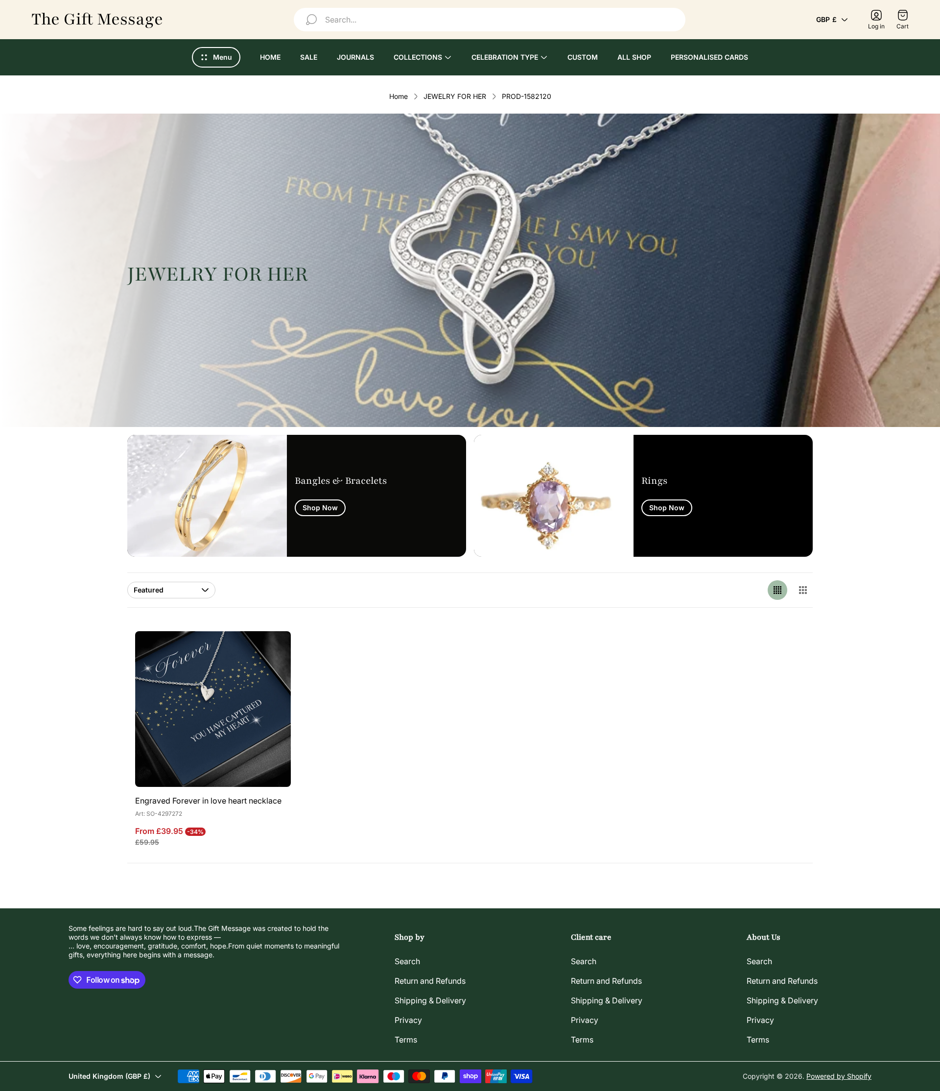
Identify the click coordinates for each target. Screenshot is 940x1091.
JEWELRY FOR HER (454, 96)
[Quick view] (271, 651)
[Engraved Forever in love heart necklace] (213, 709)
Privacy (408, 1020)
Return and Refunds (430, 981)
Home (398, 96)
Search (407, 961)
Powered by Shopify (838, 1076)
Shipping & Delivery (430, 1000)
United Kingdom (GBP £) (109, 1076)
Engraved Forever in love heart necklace (208, 801)
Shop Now (320, 507)
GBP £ (826, 19)
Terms (406, 1039)
